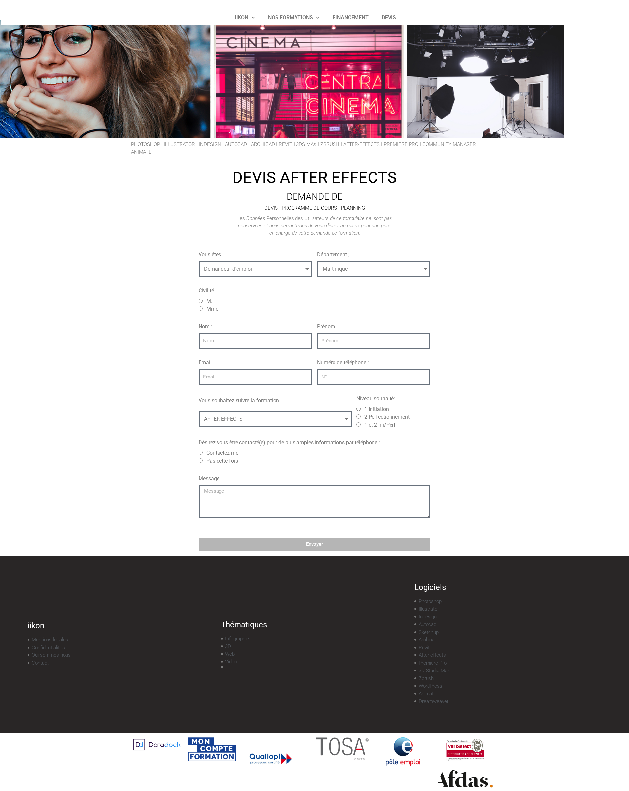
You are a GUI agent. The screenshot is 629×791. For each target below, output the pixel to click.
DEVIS (389, 17)
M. (209, 301)
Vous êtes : (211, 254)
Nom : (205, 326)
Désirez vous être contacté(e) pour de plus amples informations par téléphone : (289, 442)
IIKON (241, 17)
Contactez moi (223, 453)
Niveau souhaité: (375, 399)
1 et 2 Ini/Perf (380, 425)
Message (209, 478)
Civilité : (208, 290)
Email (205, 362)
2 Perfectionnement (387, 417)
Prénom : (327, 326)
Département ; (333, 254)
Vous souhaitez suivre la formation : (240, 400)
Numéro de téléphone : (343, 362)
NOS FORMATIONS (290, 17)
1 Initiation (376, 409)
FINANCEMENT (351, 17)
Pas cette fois (222, 461)
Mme (212, 309)
